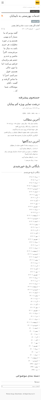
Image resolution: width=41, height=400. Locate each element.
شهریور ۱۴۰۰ (33, 346)
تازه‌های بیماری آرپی (25, 148)
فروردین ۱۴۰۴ (32, 218)
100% (33, 113)
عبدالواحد (35, 151)
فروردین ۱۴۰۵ (32, 189)
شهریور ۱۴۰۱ (33, 310)
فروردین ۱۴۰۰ (33, 361)
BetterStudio (18, 394)
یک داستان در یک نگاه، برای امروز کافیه (26, 126)
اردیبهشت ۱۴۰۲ (33, 286)
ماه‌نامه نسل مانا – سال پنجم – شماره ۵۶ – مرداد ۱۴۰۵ (22, 123)
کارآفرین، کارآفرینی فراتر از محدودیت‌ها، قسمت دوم (23, 135)
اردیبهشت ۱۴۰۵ (32, 186)
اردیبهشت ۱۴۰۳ (32, 251)
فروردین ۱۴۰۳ (32, 254)
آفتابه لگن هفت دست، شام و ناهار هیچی (25, 25)
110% (29, 113)
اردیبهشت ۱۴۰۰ (33, 358)
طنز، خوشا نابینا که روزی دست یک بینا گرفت (25, 129)
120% (24, 113)
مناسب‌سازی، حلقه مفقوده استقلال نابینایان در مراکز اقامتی (21, 132)
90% (37, 113)
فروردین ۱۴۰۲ (32, 289)
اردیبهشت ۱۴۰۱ (32, 322)
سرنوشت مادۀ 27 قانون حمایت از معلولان (22, 145)
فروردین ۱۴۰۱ (32, 325)
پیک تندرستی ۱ (29, 160)
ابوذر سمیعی (35, 21)
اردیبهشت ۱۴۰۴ (32, 215)
